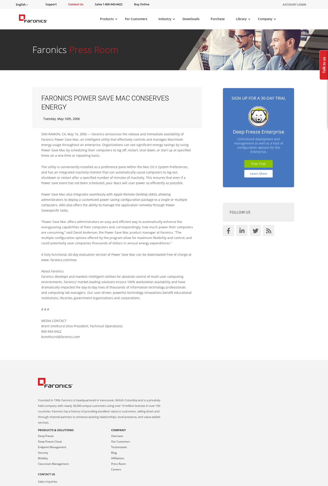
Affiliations (117, 458)
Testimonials (119, 447)
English (21, 4)
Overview (117, 436)
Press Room (118, 464)
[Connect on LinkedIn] (242, 231)
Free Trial (258, 164)
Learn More (258, 173)
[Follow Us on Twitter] (256, 231)
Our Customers (120, 441)
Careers (116, 469)
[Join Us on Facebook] (229, 231)
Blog (114, 453)
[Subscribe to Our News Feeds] (269, 231)
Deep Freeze (46, 436)
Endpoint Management (52, 447)
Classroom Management (53, 464)
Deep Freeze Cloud (50, 441)
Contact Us (46, 474)
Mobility (43, 458)
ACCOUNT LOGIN (294, 4)
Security (43, 453)
